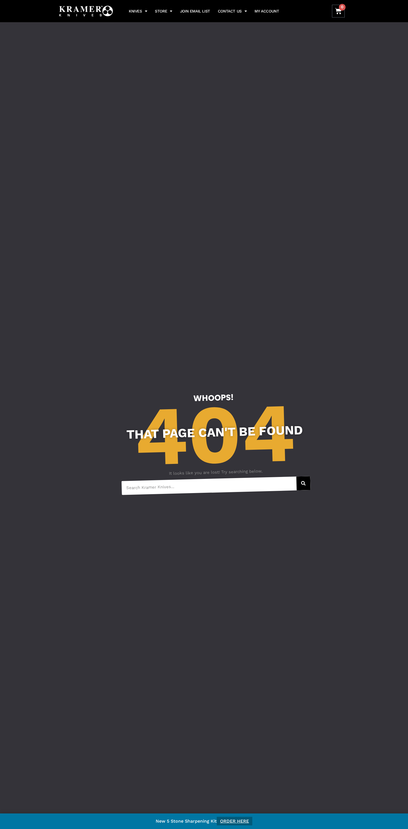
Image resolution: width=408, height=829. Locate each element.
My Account (267, 11)
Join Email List (195, 11)
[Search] (303, 483)
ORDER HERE (234, 821)
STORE (161, 11)
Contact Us (230, 11)
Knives (135, 11)
